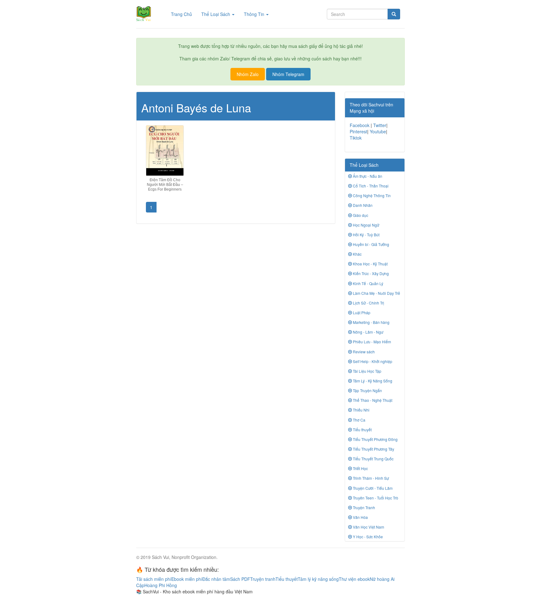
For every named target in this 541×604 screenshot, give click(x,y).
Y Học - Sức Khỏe (367, 536)
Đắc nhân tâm (216, 579)
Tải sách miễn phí (153, 579)
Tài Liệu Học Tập (366, 371)
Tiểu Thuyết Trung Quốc (373, 458)
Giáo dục (360, 215)
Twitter (379, 125)
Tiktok (356, 138)
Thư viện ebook (354, 579)
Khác (357, 254)
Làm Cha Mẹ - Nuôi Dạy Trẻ (376, 293)
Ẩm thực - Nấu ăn (367, 176)
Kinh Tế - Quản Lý (367, 283)
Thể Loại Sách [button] (216, 14)
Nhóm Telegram (288, 74)
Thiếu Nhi (360, 409)
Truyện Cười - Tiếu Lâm (372, 488)
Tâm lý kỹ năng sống (318, 579)
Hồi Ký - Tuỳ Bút (365, 234)
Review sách (363, 351)
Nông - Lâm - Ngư (367, 332)
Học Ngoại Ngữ (365, 225)
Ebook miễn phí (186, 579)
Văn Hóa (360, 517)
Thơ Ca (358, 419)
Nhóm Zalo (248, 74)
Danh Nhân (362, 205)
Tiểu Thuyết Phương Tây (373, 449)
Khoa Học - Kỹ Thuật (370, 263)
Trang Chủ (184, 14)
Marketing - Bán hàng (370, 322)
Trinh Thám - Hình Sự (370, 478)
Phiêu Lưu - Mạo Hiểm (371, 341)
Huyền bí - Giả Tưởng (370, 244)
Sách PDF (240, 579)
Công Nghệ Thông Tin (371, 195)
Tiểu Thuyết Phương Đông (375, 439)
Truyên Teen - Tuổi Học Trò (375, 497)
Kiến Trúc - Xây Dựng (370, 273)
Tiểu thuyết (362, 429)
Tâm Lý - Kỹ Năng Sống (372, 380)
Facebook (359, 125)
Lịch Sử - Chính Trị (368, 302)
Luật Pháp (361, 312)
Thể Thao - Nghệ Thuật (372, 400)
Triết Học (360, 468)
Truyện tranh (263, 579)
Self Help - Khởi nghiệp (372, 361)
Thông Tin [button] (254, 14)
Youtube (378, 131)
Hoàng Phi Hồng (160, 585)
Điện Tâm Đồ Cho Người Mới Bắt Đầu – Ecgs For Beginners (165, 185)
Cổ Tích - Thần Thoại (370, 185)
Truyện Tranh (363, 507)
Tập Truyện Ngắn (367, 390)
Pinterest (358, 131)
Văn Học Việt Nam (368, 527)
